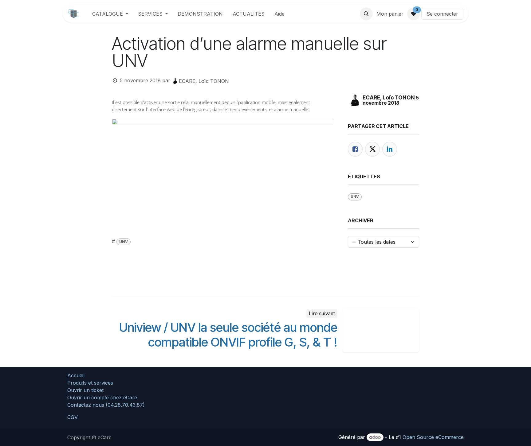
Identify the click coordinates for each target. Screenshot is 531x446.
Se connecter (442, 14)
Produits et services (90, 383)
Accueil (76, 375)
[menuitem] (110, 14)
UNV (123, 241)
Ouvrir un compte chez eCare (102, 397)
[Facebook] (355, 149)
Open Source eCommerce (433, 437)
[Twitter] (372, 149)
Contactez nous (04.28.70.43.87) (106, 405)
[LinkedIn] (389, 149)
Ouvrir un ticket (85, 390)
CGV (72, 417)
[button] (366, 13)
